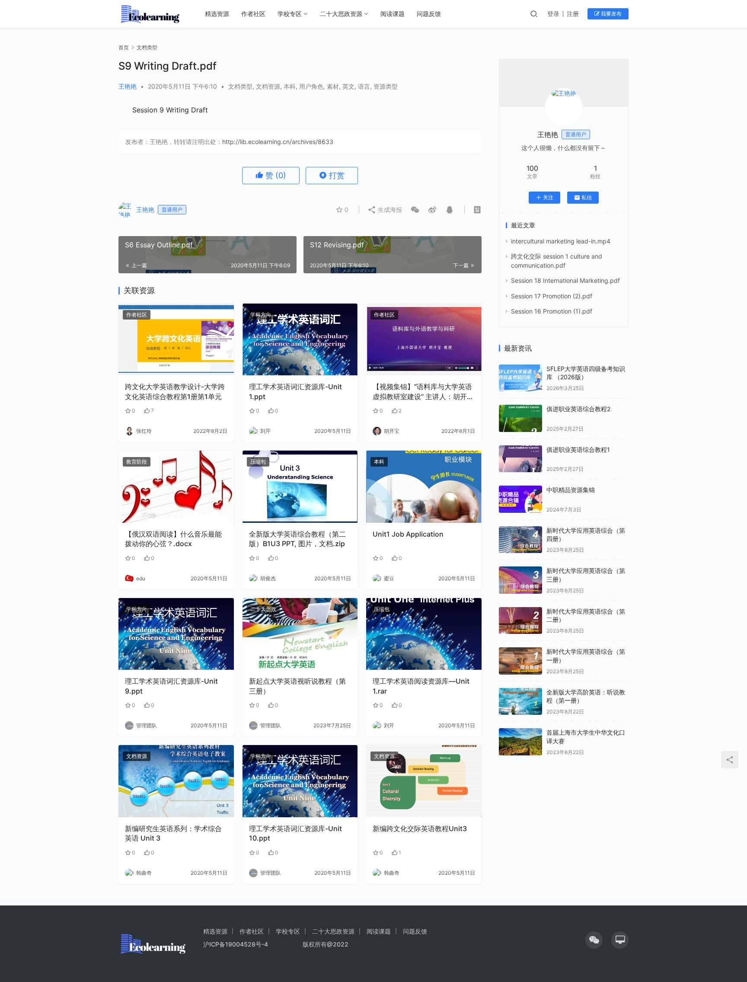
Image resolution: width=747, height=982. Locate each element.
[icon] (594, 940)
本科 (290, 86)
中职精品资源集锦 (570, 489)
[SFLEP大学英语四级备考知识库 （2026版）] (520, 378)
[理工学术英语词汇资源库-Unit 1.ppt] (300, 340)
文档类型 (240, 86)
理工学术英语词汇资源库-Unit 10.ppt (295, 833)
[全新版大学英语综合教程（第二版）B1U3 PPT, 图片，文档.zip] (300, 487)
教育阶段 (136, 461)
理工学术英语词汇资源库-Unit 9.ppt (171, 686)
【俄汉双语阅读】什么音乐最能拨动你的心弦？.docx (173, 539)
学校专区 (290, 13)
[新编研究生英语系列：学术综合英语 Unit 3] (176, 781)
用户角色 (311, 86)
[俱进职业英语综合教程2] (520, 418)
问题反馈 (429, 13)
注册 (573, 13)
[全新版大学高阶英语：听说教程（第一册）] (520, 701)
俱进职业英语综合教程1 (578, 449)
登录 (553, 13)
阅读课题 (392, 13)
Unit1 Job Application (408, 534)
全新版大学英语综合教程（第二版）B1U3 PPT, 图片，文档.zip (297, 539)
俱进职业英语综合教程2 (578, 409)
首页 (123, 47)
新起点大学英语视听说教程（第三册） (297, 686)
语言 (364, 86)
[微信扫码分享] (415, 210)
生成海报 (389, 209)
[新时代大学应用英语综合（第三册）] (520, 580)
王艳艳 (127, 86)
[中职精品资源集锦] (520, 499)
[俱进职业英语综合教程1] (520, 459)
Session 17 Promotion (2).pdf (551, 296)
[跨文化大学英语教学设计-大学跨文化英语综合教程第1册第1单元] (176, 340)
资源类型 (386, 86)
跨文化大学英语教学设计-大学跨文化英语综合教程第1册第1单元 (175, 391)
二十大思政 (263, 609)
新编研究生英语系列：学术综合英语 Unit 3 (173, 833)
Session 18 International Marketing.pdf (565, 280)
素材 (333, 86)
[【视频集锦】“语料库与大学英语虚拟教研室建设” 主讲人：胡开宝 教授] (424, 340)
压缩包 (258, 461)
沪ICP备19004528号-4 (236, 944)
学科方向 (260, 314)
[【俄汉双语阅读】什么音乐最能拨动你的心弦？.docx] (176, 487)
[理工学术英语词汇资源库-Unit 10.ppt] (300, 781)
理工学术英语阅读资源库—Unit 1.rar (421, 686)
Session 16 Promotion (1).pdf (551, 311)
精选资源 (217, 13)
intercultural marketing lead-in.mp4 (560, 241)
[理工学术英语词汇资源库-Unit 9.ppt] (176, 634)
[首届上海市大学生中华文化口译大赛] (520, 741)
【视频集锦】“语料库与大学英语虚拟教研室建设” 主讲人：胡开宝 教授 (423, 391)
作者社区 (253, 13)
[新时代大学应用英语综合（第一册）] (520, 661)
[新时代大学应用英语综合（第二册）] (520, 620)
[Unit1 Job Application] (424, 487)
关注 (548, 197)
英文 (348, 86)
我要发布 (611, 13)
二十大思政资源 (341, 13)
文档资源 (268, 86)
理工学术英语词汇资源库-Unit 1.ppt (295, 391)
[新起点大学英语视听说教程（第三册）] (300, 634)
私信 (586, 197)
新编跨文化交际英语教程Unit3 (420, 828)
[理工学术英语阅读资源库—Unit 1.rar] (424, 634)
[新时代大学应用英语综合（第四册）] (520, 539)
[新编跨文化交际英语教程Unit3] (424, 781)
